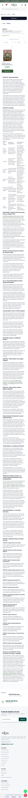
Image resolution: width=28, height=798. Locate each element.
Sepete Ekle (8, 71)
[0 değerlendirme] (7, 55)
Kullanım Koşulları (4, 789)
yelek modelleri (15, 380)
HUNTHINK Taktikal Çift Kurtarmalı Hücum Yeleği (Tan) (7, 64)
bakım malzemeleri (7, 674)
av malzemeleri (11, 383)
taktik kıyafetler (10, 671)
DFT (8, 486)
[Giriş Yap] (22, 5)
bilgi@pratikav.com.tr (7, 744)
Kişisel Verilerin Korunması (6, 777)
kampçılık (5, 383)
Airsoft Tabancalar (5, 756)
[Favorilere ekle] (12, 47)
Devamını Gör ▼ (5, 35)
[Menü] (2, 5)
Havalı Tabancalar (5, 749)
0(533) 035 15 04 (5, 741)
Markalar (9, 14)
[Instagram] (25, 795)
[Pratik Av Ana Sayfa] (14, 733)
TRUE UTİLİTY (22, 485)
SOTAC (4, 486)
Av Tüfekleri (3, 763)
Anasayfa (4, 14)
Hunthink (8, 485)
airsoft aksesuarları (18, 382)
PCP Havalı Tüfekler (5, 752)
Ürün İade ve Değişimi (5, 785)
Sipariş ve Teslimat (5, 782)
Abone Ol (23, 719)
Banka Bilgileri (4, 772)
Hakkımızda (3, 770)
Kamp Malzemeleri (5, 758)
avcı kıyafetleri (10, 382)
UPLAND (16, 485)
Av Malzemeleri (4, 760)
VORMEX (12, 485)
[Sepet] (25, 5)
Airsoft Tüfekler (4, 754)
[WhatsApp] (25, 791)
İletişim (2, 775)
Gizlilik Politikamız (4, 787)
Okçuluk (2, 765)
